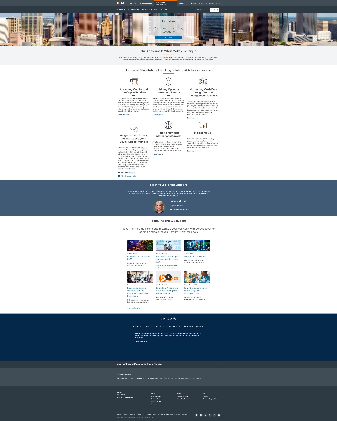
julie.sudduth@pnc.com (180, 209)
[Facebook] (196, 415)
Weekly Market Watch (195, 257)
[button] (121, 10)
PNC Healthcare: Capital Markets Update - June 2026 (168, 259)
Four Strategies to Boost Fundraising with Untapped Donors (195, 290)
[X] (201, 415)
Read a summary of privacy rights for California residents (133, 378)
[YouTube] (219, 415)
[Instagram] (214, 415)
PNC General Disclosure (124, 374)
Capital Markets (123, 115)
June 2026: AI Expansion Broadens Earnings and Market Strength (167, 290)
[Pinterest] (210, 415)
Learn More (157, 115)
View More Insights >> (134, 308)
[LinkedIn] (205, 415)
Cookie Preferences (153, 414)
